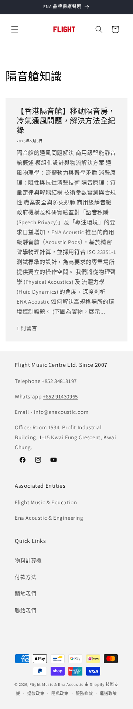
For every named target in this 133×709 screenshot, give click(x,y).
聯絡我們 (25, 610)
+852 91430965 (60, 396)
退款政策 (36, 693)
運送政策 (108, 693)
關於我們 (25, 593)
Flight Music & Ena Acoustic (57, 684)
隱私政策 (60, 693)
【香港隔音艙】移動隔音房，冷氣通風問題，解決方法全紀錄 (66, 121)
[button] (15, 29)
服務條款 (84, 693)
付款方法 (25, 577)
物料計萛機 (28, 560)
